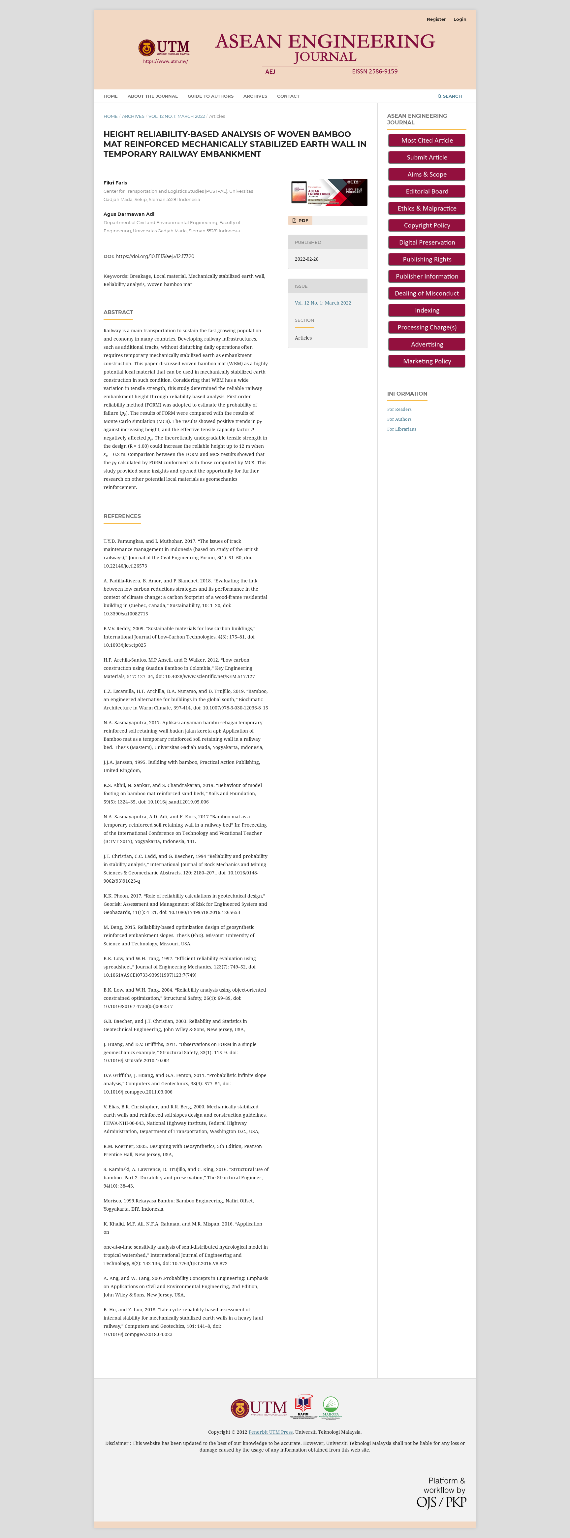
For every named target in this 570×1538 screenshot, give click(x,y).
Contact (288, 96)
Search (452, 96)
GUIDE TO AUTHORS (211, 96)
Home (111, 96)
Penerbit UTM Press (271, 1432)
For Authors (399, 419)
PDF (302, 220)
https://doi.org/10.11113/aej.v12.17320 (155, 256)
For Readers (399, 409)
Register (436, 19)
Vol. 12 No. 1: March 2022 (176, 116)
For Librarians (401, 429)
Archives (255, 96)
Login (460, 19)
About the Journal (153, 96)
